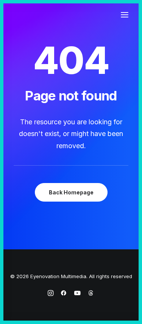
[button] (124, 14)
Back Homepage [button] (71, 192)
